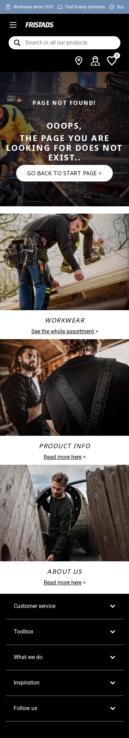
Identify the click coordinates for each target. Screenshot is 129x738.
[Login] (95, 60)
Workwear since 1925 (33, 6)
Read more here (63, 457)
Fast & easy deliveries (85, 6)
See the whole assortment (62, 331)
